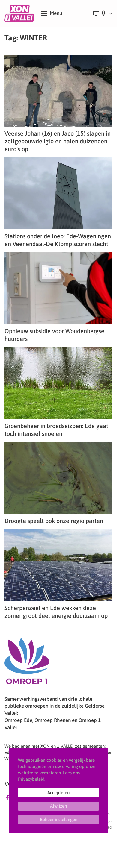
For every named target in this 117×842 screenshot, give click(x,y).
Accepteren (58, 792)
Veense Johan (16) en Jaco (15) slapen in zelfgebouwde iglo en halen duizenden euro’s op (57, 141)
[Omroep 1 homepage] (27, 663)
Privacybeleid (31, 779)
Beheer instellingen (58, 819)
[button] (51, 13)
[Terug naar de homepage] (20, 13)
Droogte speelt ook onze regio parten (53, 520)
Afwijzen (58, 805)
